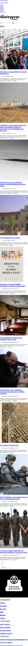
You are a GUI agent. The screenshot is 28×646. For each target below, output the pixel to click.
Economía (3, 606)
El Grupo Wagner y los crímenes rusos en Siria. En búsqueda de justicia (14, 498)
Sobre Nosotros (5, 624)
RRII (1, 612)
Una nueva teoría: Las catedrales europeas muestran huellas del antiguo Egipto (13, 184)
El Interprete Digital (4, 2)
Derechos (3, 609)
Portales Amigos (5, 630)
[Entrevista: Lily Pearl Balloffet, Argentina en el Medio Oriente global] (11, 281)
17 (3, 566)
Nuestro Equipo (5, 627)
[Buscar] (13, 23)
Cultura (2, 618)
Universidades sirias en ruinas (10, 238)
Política (2, 603)
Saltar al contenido (4, 0)
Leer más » (15, 80)
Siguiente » (5, 567)
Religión (3, 615)
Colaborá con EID (6, 633)
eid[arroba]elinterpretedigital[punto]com (14, 639)
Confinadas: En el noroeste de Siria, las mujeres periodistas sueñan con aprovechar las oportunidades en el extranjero (13, 127)
